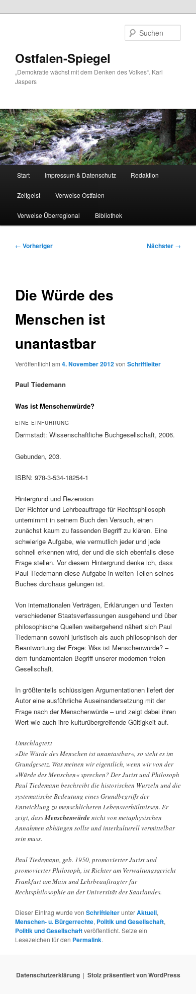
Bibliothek (108, 215)
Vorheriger (34, 245)
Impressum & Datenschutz (80, 175)
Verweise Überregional (48, 215)
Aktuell (147, 912)
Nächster (164, 245)
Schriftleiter (144, 363)
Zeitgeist (28, 195)
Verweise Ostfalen (80, 195)
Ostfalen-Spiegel (63, 57)
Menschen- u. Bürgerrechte (54, 921)
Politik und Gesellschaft (130, 921)
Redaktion (145, 175)
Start (23, 175)
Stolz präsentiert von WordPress (133, 974)
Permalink (87, 939)
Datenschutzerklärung (48, 974)
